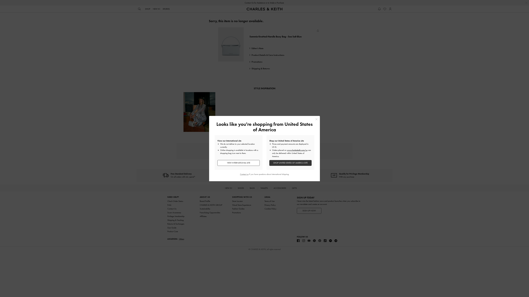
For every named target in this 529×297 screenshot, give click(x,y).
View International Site (238, 163)
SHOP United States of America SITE (290, 163)
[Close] (317, 119)
